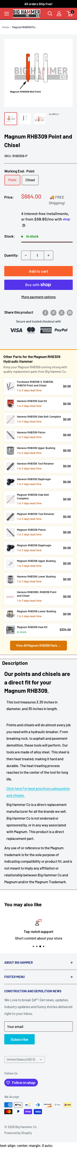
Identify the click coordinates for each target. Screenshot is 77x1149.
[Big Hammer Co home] (26, 13)
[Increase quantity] (48, 255)
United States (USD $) (21, 1059)
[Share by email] (70, 312)
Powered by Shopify (18, 1133)
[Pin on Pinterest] (53, 312)
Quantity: (11, 255)
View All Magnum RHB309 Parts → (38, 645)
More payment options (38, 297)
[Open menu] (6, 13)
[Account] (59, 13)
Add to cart (38, 271)
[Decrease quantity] (25, 255)
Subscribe (19, 1039)
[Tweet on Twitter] (62, 312)
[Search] (50, 13)
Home (5, 27)
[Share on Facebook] (45, 312)
